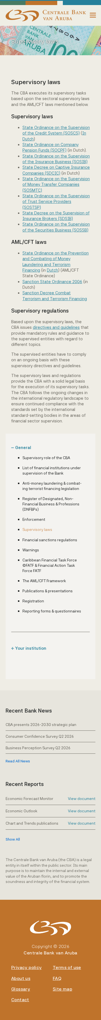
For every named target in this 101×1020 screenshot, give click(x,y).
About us (20, 978)
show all (13, 839)
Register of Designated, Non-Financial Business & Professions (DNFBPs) (50, 504)
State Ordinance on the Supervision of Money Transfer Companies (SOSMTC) (56, 184)
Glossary (20, 989)
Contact (20, 999)
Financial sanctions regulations (49, 540)
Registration (33, 601)
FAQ (57, 978)
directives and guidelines (56, 327)
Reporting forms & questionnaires (51, 611)
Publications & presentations (47, 591)
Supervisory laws (37, 529)
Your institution (30, 648)
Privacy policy (26, 967)
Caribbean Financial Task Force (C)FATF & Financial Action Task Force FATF (49, 565)
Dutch (52, 270)
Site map (62, 989)
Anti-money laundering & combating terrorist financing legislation (52, 486)
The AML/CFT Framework (44, 581)
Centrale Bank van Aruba (50, 953)
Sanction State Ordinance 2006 (52, 281)
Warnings (30, 550)
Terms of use (67, 967)
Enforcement (33, 519)
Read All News (18, 761)
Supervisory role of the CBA (46, 457)
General (23, 447)
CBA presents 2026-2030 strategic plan (41, 724)
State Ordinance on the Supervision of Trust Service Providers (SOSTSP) (56, 201)
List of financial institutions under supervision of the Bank (51, 470)
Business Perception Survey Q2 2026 (38, 748)
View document (81, 798)
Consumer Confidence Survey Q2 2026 (40, 736)
